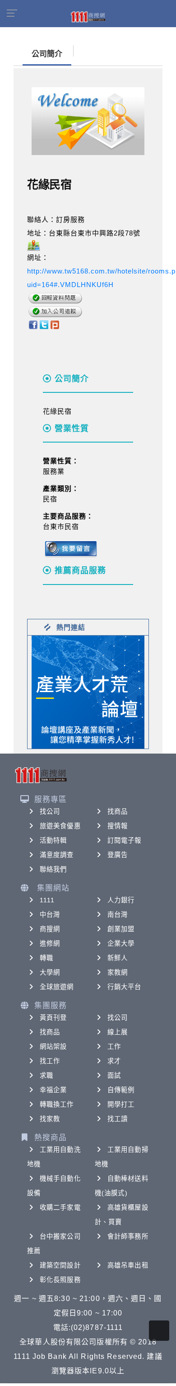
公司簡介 (47, 54)
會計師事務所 (127, 1236)
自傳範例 (120, 1090)
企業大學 (120, 943)
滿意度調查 (57, 854)
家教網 (117, 972)
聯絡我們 (53, 869)
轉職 (46, 958)
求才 (114, 1061)
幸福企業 (53, 1090)
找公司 (50, 811)
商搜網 (50, 929)
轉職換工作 (57, 1104)
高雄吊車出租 (127, 1265)
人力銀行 (120, 900)
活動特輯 (53, 840)
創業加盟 (120, 929)
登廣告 (117, 854)
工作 (114, 1046)
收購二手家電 (60, 1207)
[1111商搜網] (88, 16)
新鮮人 (117, 958)
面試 (114, 1075)
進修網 (50, 943)
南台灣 (117, 914)
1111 (47, 900)
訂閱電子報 (124, 840)
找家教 (50, 1118)
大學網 (50, 972)
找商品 (117, 811)
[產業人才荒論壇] (88, 691)
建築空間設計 (60, 1265)
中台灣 (50, 914)
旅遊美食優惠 (60, 826)
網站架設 (53, 1046)
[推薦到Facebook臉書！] (32, 324)
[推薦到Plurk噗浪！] (55, 324)
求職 (46, 1075)
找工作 (50, 1061)
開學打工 (120, 1104)
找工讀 (117, 1118)
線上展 (117, 1032)
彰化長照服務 (60, 1279)
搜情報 (117, 826)
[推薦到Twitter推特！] (44, 324)
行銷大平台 (124, 986)
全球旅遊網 (57, 986)
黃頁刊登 (53, 1017)
